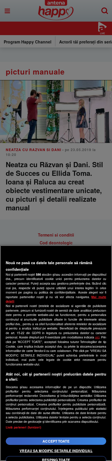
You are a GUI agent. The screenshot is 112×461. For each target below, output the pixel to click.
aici (97, 337)
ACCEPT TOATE (56, 441)
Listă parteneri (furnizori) (23, 427)
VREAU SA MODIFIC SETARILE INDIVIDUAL (56, 450)
